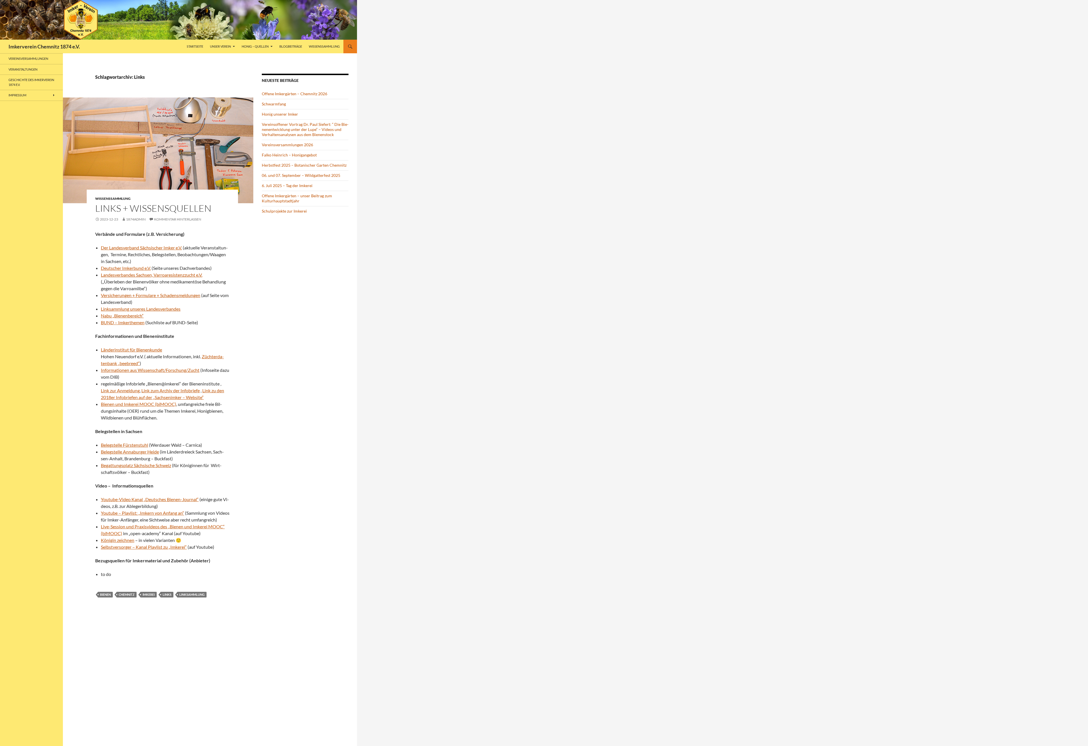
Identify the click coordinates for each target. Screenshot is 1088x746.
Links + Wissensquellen (153, 208)
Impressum (17, 95)
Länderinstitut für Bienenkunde (131, 349)
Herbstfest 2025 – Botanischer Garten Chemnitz (304, 165)
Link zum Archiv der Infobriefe (170, 390)
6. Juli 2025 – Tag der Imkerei (287, 185)
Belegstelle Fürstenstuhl (124, 445)
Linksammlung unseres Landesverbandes (140, 308)
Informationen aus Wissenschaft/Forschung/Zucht (150, 370)
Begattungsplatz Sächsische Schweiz (136, 465)
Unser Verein (220, 46)
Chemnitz (127, 594)
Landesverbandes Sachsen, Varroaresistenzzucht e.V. (151, 274)
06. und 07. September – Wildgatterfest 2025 (301, 175)
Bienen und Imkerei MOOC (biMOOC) (138, 404)
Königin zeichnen (117, 540)
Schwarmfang (274, 103)
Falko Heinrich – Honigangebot (289, 154)
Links (167, 594)
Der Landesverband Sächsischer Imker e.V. (141, 247)
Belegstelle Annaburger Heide (130, 451)
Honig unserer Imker (280, 114)
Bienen (105, 594)
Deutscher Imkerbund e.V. (126, 268)
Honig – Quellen (255, 46)
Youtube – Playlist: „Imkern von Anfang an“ (142, 513)
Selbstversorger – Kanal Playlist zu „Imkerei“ (144, 547)
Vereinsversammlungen (28, 58)
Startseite (195, 46)
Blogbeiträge (290, 46)
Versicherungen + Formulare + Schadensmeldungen (150, 295)
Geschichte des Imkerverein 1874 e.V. (31, 82)
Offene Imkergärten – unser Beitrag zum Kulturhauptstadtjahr (297, 198)
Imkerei (149, 594)
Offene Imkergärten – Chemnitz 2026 (294, 93)
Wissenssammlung (324, 46)
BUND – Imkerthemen (122, 322)
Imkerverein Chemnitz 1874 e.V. (44, 46)
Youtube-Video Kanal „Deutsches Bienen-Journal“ (150, 499)
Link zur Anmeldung (120, 390)
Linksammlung (192, 594)
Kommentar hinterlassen (177, 219)
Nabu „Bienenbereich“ (122, 315)
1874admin (136, 219)
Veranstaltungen (22, 69)
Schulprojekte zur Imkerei (284, 211)
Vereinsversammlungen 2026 (287, 144)
